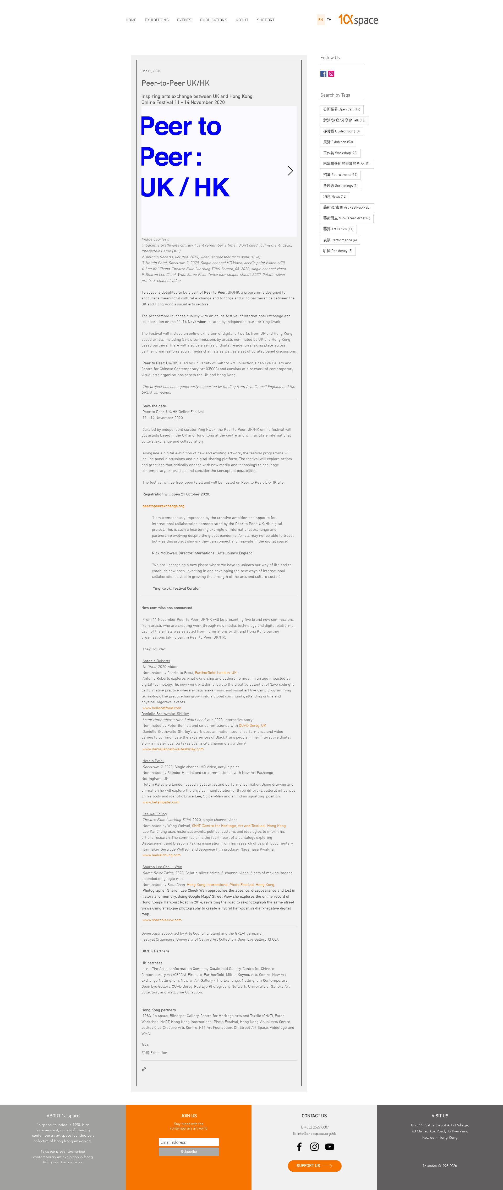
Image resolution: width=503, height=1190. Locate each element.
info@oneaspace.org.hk (316, 1133)
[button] (242, 20)
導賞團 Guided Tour (343, 131)
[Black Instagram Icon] (314, 1146)
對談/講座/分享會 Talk (346, 120)
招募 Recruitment (342, 174)
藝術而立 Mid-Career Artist (348, 218)
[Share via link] (143, 1069)
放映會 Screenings (342, 185)
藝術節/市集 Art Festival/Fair (348, 207)
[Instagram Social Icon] (331, 74)
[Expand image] (219, 171)
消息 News (336, 196)
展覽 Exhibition (154, 1053)
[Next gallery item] (290, 171)
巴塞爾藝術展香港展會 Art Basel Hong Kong (348, 163)
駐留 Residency (339, 251)
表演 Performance (341, 240)
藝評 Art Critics (340, 229)
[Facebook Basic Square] (323, 74)
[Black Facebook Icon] (299, 1146)
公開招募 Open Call (343, 109)
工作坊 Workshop (342, 153)
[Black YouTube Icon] (329, 1146)
